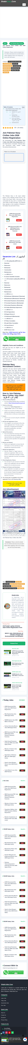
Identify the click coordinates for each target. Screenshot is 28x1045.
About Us (3, 1012)
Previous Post (12, 625)
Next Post (14, 634)
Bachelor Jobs (7, 68)
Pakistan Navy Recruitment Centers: (16, 116)
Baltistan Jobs (7, 70)
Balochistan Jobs (15, 68)
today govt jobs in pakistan (10, 588)
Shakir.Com (8, 1)
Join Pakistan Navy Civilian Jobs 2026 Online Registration (13, 109)
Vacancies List (9, 257)
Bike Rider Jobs (15, 70)
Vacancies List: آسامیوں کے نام (16, 112)
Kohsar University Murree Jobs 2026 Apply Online (16, 686)
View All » (23, 780)
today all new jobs (16, 586)
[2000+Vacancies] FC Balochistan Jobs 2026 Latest (15, 242)
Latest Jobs (6, 584)
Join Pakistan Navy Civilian (16, 43)
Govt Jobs (18, 581)
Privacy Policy (4, 1019)
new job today (7, 586)
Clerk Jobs (6, 72)
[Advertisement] (14, 23)
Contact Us (3, 1015)
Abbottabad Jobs (7, 63)
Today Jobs (20, 588)
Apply (18, 220)
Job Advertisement (15, 122)
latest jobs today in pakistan (17, 584)
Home (5, 43)
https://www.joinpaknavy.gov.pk (17, 403)
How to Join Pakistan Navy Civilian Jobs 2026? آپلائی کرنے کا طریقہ (16, 119)
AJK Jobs (15, 63)
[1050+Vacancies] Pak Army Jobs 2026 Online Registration (15, 215)
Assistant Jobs (17, 65)
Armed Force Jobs (8, 65)
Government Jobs (10, 581)
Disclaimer (3, 1017)
